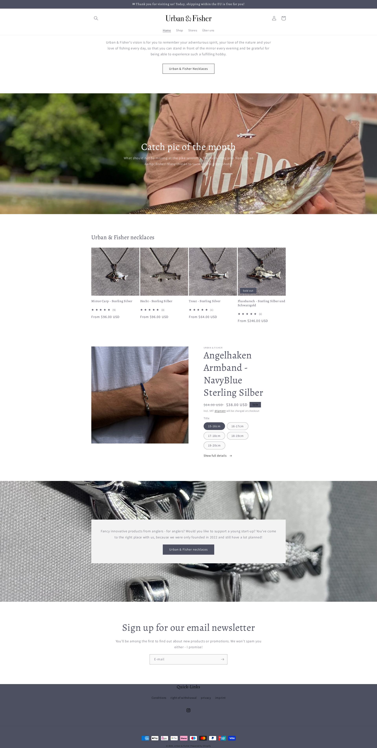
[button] (96, 18)
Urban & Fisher (182, 745)
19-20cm (214, 445)
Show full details (215, 455)
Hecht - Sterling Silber (156, 301)
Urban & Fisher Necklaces (188, 68)
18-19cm (238, 436)
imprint (220, 698)
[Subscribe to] (222, 659)
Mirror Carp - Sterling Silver (111, 301)
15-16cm (214, 426)
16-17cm (238, 426)
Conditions (159, 698)
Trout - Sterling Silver (204, 301)
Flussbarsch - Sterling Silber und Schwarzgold (261, 303)
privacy (206, 698)
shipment (220, 411)
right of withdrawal (183, 698)
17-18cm (214, 436)
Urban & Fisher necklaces (188, 549)
